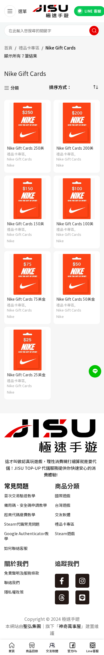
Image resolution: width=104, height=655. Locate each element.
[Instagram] (82, 581)
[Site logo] (50, 10)
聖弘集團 (32, 626)
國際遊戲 (62, 495)
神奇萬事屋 (70, 626)
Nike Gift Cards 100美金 (74, 226)
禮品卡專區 (29, 48)
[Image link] (50, 435)
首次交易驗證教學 (19, 495)
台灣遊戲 (62, 505)
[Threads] (62, 597)
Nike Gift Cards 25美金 (26, 374)
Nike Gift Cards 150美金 (25, 226)
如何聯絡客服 (15, 548)
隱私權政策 (14, 592)
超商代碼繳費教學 (19, 514)
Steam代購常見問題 (22, 524)
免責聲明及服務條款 (21, 573)
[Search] (94, 30)
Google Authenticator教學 (26, 536)
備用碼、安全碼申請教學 (25, 505)
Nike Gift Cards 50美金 (75, 299)
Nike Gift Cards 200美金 (74, 150)
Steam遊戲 (65, 533)
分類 (15, 87)
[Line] (82, 597)
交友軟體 (62, 514)
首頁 (8, 48)
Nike (10, 165)
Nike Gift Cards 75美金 (26, 299)
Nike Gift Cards (19, 159)
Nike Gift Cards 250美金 (25, 150)
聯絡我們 (12, 582)
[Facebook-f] (62, 581)
